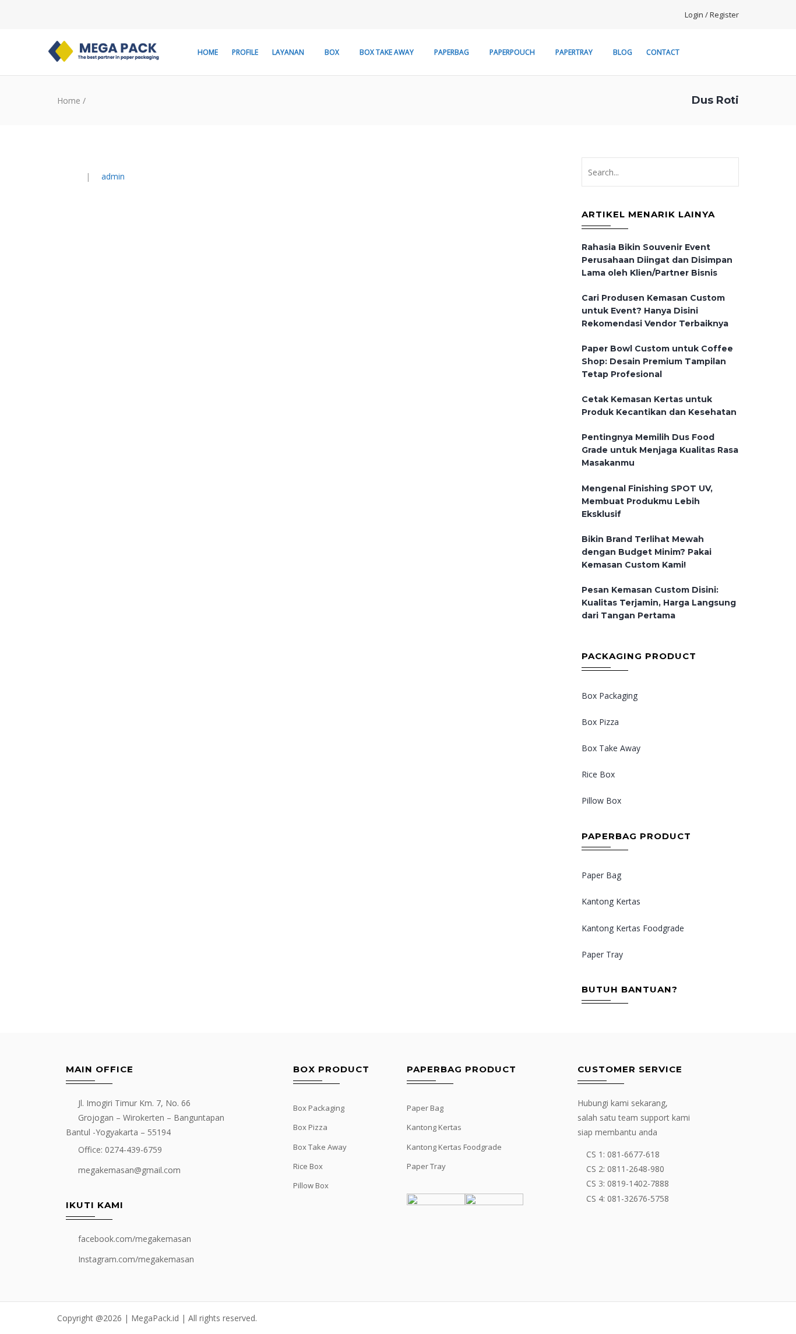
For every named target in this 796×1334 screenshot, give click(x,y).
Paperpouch (512, 52)
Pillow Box (601, 800)
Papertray (574, 52)
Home (208, 52)
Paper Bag (601, 875)
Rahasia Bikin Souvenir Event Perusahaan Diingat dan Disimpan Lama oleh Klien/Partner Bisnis (657, 260)
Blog (622, 52)
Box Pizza (600, 721)
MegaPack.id (155, 1318)
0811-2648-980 (635, 1168)
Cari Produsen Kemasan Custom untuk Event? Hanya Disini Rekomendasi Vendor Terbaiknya (655, 311)
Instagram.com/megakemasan (136, 1259)
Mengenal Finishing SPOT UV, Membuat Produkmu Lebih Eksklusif (647, 501)
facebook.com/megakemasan (134, 1238)
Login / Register (712, 14)
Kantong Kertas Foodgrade (633, 928)
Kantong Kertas (611, 901)
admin (113, 176)
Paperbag (451, 52)
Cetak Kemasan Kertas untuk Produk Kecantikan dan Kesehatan (659, 405)
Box (332, 52)
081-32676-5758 (638, 1198)
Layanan (288, 52)
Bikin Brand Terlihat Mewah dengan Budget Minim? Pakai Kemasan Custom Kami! (647, 552)
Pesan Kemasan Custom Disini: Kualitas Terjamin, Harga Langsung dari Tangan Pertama (659, 603)
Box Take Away (387, 52)
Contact (662, 52)
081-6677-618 (633, 1154)
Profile (245, 52)
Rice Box (598, 774)
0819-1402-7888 (638, 1183)
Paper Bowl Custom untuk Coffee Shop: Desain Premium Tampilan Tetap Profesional (657, 361)
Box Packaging (609, 695)
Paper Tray (602, 954)
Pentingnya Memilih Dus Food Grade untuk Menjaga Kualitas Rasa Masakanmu (660, 450)
